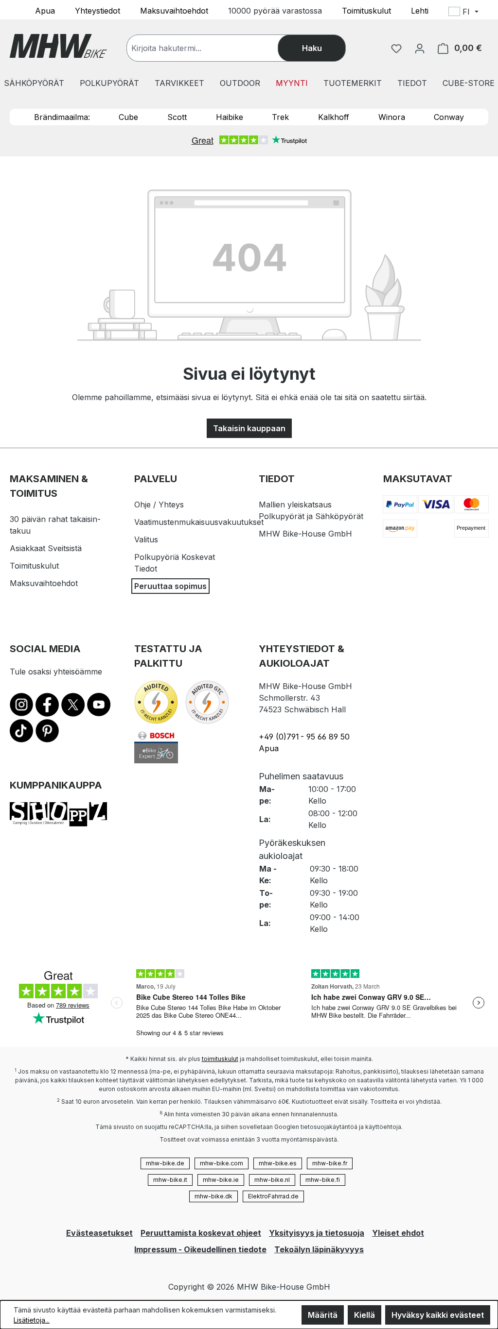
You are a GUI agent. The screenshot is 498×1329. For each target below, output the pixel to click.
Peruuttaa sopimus (170, 586)
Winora (391, 117)
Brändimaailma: (62, 117)
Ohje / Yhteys (159, 504)
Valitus (146, 539)
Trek (280, 117)
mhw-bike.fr (329, 1163)
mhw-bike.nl (272, 1179)
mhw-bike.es (278, 1163)
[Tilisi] (419, 48)
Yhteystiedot (97, 10)
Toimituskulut (366, 10)
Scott (177, 117)
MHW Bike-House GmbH (305, 533)
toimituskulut (220, 1058)
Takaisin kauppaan (249, 428)
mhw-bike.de (165, 1163)
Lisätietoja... (32, 1320)
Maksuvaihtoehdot (174, 10)
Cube (128, 117)
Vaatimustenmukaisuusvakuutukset (199, 522)
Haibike (229, 117)
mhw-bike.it (170, 1179)
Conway (449, 117)
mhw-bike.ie (221, 1179)
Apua (45, 10)
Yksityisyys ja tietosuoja (316, 1233)
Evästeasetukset (99, 1233)
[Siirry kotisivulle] (58, 46)
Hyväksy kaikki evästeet (437, 1315)
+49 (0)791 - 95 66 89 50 (304, 736)
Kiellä (364, 1315)
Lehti (419, 10)
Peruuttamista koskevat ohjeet (201, 1233)
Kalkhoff (333, 117)
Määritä (323, 1315)
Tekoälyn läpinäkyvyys (319, 1249)
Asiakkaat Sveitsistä (46, 548)
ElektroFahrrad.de (273, 1196)
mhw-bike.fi (322, 1179)
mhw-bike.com (221, 1163)
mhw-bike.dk (213, 1196)
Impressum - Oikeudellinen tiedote (200, 1249)
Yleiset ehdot (398, 1233)
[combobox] (212, 48)
